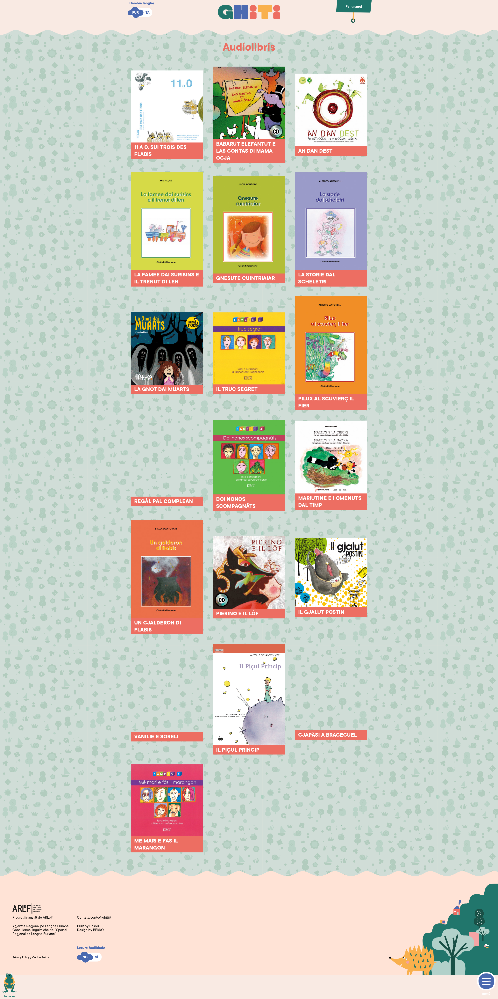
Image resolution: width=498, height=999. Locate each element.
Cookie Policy (40, 957)
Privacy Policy (20, 957)
